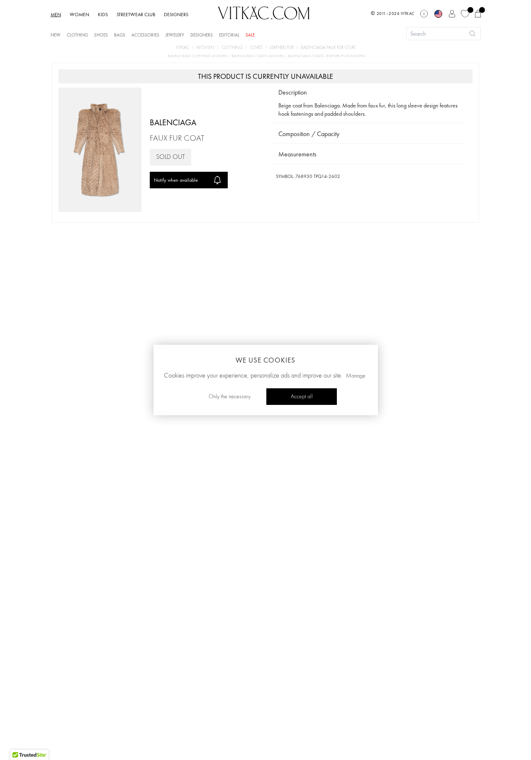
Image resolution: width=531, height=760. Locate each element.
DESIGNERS (176, 14)
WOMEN (79, 14)
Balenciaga (173, 122)
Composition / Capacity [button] (308, 133)
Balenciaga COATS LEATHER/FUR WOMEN (326, 56)
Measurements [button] (297, 154)
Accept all (302, 396)
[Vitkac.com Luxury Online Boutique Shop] (264, 12)
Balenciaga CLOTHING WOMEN (198, 56)
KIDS (103, 14)
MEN (56, 14)
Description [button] (292, 92)
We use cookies (265, 360)
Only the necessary (230, 396)
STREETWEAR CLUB (136, 14)
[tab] (369, 93)
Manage (355, 376)
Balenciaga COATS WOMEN (258, 56)
